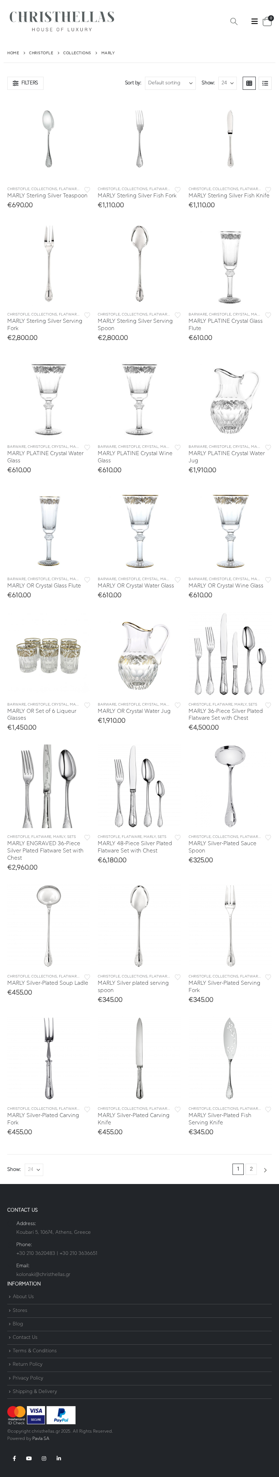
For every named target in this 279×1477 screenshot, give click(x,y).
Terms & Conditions (35, 1351)
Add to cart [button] (78, 109)
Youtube (29, 1458)
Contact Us (25, 1337)
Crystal (241, 314)
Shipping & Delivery (35, 1391)
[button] (234, 21)
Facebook (14, 1458)
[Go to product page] (48, 138)
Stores (20, 1310)
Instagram (44, 1458)
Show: (208, 83)
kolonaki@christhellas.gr (43, 1274)
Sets (252, 704)
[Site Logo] (61, 21)
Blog (18, 1324)
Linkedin (59, 1458)
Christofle (18, 189)
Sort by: (133, 83)
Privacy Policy (28, 1378)
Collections (44, 189)
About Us (23, 1297)
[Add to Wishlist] (87, 189)
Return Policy (28, 1364)
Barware (198, 314)
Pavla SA (40, 1439)
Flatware (69, 189)
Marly (257, 314)
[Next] (265, 1170)
